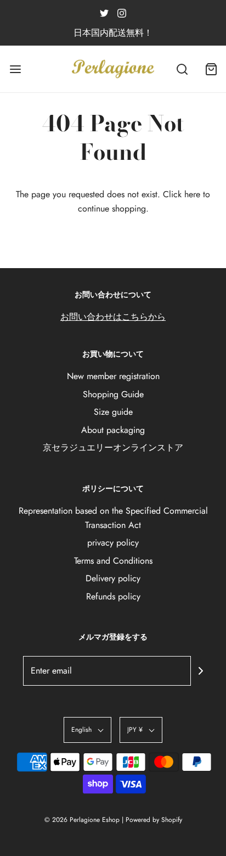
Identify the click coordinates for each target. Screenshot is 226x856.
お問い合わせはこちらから (113, 316)
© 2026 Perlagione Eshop (82, 820)
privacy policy (113, 542)
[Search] (182, 69)
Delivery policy (113, 578)
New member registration (113, 376)
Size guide (113, 411)
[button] (87, 730)
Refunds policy (113, 596)
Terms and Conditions (113, 560)
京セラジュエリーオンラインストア (113, 447)
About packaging (113, 430)
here (192, 194)
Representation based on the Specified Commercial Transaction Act (113, 517)
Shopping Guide (113, 394)
